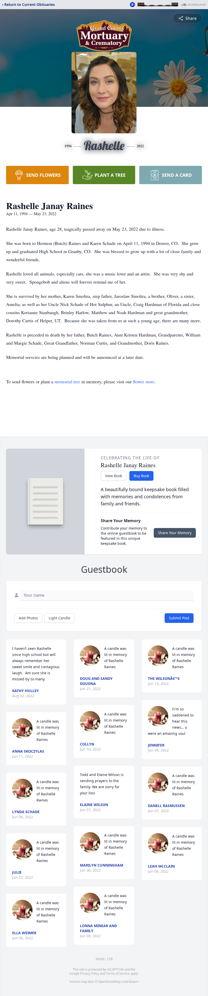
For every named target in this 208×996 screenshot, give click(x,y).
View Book (113, 475)
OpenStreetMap (109, 981)
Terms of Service (118, 973)
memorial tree (67, 381)
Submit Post (179, 618)
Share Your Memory (175, 532)
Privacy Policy (89, 973)
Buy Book (141, 475)
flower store (143, 381)
